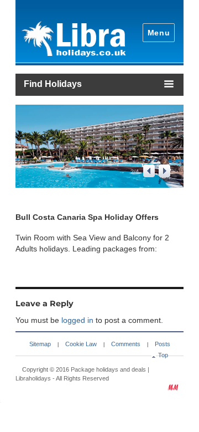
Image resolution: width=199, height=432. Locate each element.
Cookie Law (81, 344)
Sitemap (40, 344)
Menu (159, 32)
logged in (77, 320)
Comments (125, 344)
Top (163, 355)
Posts (162, 344)
